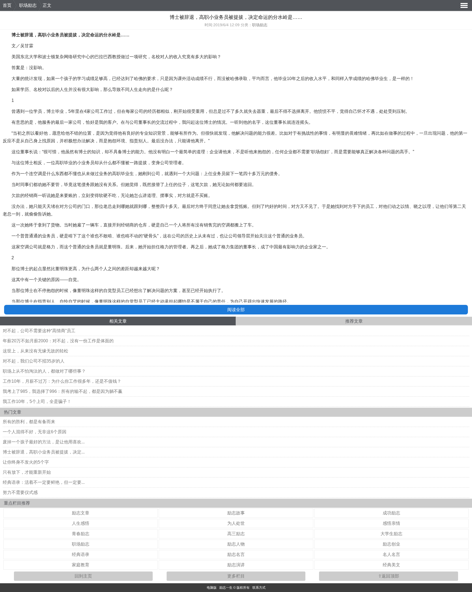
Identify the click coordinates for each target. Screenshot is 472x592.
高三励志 (236, 533)
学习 (81, 78)
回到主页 (83, 576)
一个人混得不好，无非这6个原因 (34, 431)
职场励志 (28, 5)
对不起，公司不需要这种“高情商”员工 (39, 330)
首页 (7, 5)
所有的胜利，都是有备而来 (29, 421)
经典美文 (391, 564)
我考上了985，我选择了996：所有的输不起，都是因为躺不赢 (62, 391)
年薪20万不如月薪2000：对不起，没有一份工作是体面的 (58, 340)
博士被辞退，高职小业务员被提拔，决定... (44, 452)
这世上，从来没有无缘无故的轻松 (35, 351)
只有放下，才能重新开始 (27, 472)
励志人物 (236, 544)
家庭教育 (80, 564)
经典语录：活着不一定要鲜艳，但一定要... (44, 482)
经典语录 (80, 554)
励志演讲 (236, 564)
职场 (315, 151)
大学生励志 (391, 533)
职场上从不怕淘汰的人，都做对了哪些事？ (44, 371)
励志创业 (391, 544)
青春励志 (80, 533)
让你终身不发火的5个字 (26, 462)
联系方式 (259, 588)
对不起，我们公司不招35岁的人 (33, 361)
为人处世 (236, 523)
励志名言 (236, 554)
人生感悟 (80, 523)
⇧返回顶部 (388, 576)
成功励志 (391, 513)
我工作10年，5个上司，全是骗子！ (37, 401)
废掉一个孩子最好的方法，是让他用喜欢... (44, 442)
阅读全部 (236, 309)
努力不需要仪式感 (20, 492)
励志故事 (236, 513)
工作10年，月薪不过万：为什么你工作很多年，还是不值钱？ (62, 381)
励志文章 (80, 513)
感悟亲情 (391, 523)
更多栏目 (236, 576)
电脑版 (212, 588)
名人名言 (391, 554)
